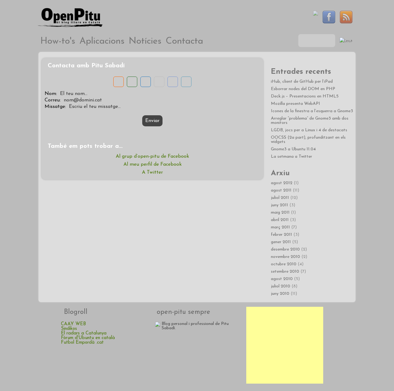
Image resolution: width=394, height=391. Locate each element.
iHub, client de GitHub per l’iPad (302, 81)
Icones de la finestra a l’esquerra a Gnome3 (312, 111)
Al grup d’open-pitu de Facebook (152, 156)
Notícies (145, 41)
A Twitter (152, 172)
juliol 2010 (280, 286)
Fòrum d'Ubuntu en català (88, 338)
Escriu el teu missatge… (95, 106)
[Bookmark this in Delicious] (159, 82)
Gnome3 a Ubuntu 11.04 (293, 149)
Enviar (152, 120)
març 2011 (280, 227)
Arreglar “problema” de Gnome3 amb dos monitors (309, 120)
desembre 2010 (285, 249)
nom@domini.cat (83, 100)
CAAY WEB (73, 324)
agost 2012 (281, 183)
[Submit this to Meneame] (118, 82)
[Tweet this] (186, 82)
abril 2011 (280, 220)
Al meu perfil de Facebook (152, 164)
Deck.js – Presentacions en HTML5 (305, 96)
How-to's (57, 41)
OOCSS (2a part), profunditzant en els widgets (308, 139)
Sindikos (69, 328)
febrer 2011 (281, 234)
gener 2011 (281, 242)
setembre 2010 (285, 271)
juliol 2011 (280, 198)
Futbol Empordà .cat (82, 342)
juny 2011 (279, 205)
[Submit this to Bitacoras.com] (145, 82)
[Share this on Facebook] (172, 82)
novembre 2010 (285, 257)
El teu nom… (73, 93)
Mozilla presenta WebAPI (295, 103)
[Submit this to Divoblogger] (132, 82)
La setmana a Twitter (291, 156)
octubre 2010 (283, 264)
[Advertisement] (284, 345)
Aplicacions (101, 41)
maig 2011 (280, 212)
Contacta (184, 41)
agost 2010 (282, 279)
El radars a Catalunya (84, 333)
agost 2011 (281, 190)
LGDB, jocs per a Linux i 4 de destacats (309, 130)
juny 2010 (280, 293)
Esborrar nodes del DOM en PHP (303, 89)
